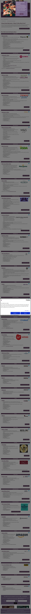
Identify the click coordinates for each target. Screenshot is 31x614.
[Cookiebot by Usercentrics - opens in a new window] (26, 300)
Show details (26, 310)
